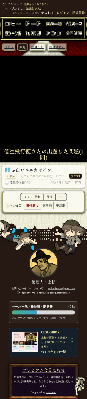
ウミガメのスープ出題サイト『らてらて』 (25, 4)
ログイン (63, 12)
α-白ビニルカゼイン (31, 170)
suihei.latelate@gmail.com (61, 288)
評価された (57, 47)
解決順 (47, 205)
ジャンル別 (14, 205)
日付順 (30, 205)
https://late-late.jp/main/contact (54, 292)
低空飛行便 (17, 182)
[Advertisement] (43, 102)
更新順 (60, 205)
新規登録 (78, 12)
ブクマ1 (75, 176)
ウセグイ (51, 392)
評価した (37, 47)
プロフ (9, 47)
